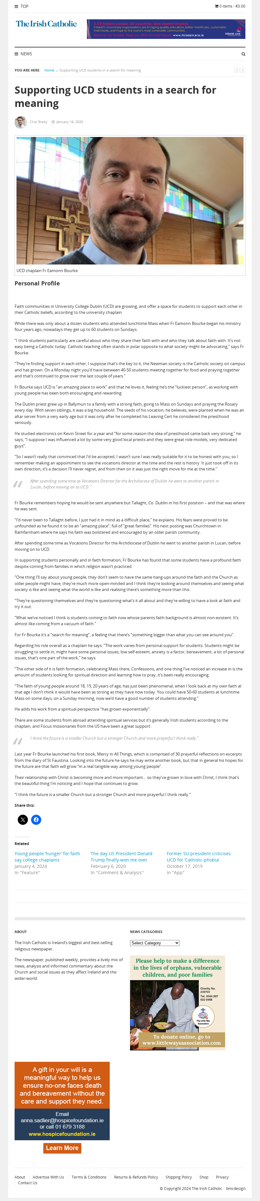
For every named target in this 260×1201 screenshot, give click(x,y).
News (26, 54)
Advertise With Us (48, 1177)
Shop (203, 1177)
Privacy (222, 1177)
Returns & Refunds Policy (136, 1177)
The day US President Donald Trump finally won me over (122, 856)
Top (24, 6)
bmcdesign (235, 1188)
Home (49, 70)
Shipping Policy (179, 1177)
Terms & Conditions (89, 1177)
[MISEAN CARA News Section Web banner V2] (166, 37)
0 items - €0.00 (232, 6)
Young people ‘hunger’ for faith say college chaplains (47, 856)
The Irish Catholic (207, 1188)
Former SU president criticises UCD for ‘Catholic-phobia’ (199, 856)
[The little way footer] (177, 1049)
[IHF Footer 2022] (62, 1155)
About (20, 1177)
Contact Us (27, 1182)
